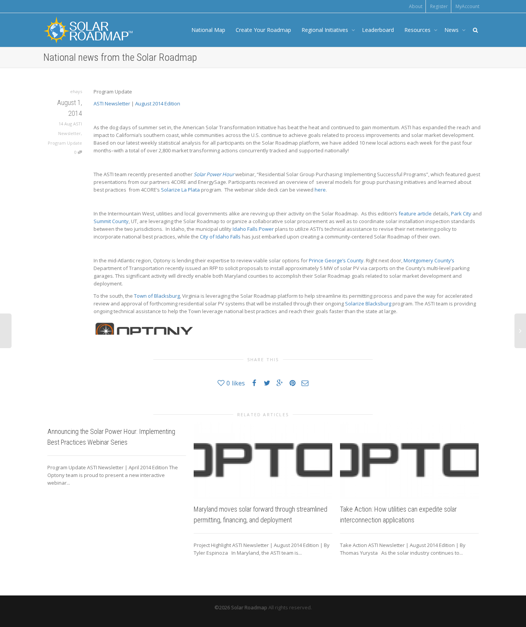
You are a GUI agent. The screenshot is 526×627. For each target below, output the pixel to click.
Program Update (65, 143)
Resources (418, 29)
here (320, 189)
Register (439, 6)
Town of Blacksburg (157, 295)
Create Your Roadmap (263, 29)
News (452, 29)
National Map (208, 29)
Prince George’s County (336, 260)
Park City (461, 213)
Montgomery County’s (429, 260)
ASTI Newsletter (112, 103)
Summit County (111, 221)
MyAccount (467, 6)
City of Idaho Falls (220, 236)
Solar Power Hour (214, 174)
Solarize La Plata (180, 189)
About (415, 6)
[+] (263, 461)
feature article (415, 213)
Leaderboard (378, 29)
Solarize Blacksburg (368, 303)
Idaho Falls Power (253, 228)
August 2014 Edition (157, 103)
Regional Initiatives (326, 29)
